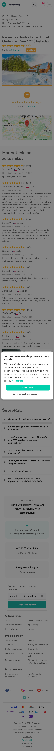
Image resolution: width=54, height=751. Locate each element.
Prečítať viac (17, 380)
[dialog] (27, 375)
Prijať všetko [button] (28, 387)
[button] (27, 394)
